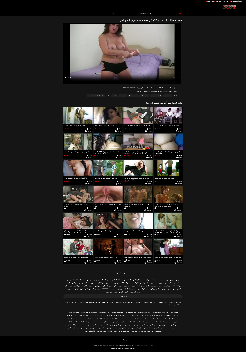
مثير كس (89, 280)
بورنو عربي (162, 325)
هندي (112, 289)
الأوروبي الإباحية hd (78, 289)
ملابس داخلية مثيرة (135, 292)
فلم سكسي (147, 328)
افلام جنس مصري (173, 328)
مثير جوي (114, 95)
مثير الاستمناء (105, 280)
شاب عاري (218, 1)
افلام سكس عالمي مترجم (128, 321)
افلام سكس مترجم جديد (116, 325)
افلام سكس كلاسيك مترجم (123, 273)
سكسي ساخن (174, 312)
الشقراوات (152, 283)
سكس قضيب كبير (155, 289)
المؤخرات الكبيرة (118, 292)
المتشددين (109, 283)
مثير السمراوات (122, 95)
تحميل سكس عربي (96, 315)
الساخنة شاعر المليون (116, 280)
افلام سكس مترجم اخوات (87, 321)
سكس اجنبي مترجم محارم (121, 315)
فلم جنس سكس (134, 318)
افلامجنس (69, 315)
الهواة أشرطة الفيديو (236, 1)
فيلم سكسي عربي (112, 328)
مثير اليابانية (97, 280)
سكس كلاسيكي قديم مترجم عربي (95, 95)
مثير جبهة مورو (170, 280)
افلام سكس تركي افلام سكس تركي (160, 315)
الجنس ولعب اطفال (91, 283)
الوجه (68, 283)
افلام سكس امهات (89, 331)
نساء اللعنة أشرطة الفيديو (147, 13)
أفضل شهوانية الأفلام (130, 289)
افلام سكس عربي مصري (146, 331)
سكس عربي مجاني (86, 325)
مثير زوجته (160, 283)
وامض (147, 286)
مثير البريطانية (119, 289)
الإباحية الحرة (71, 328)
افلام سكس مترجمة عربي (81, 315)
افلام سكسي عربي (101, 321)
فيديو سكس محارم (152, 325)
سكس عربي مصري (73, 312)
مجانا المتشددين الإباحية (150, 280)
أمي (66, 286)
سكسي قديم (122, 328)
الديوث (70, 286)
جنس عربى (134, 331)
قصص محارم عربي (131, 312)
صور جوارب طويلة (107, 286)
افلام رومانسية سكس (172, 321)
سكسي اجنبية (134, 315)
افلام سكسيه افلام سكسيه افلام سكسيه (106, 318)
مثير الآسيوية (210, 1)
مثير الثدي (74, 283)
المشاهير (126, 286)
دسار (136, 95)
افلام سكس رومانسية (144, 312)
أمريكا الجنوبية (141, 289)
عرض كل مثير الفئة (123, 296)
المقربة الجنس (177, 289)
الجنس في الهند (107, 315)
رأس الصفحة (123, 340)
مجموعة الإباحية (87, 286)
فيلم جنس (102, 328)
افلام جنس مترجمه (104, 312)
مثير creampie (176, 286)
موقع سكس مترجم (124, 331)
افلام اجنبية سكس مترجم (160, 328)
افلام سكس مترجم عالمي (100, 325)
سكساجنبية (158, 331)
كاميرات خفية (134, 283)
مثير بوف (153, 286)
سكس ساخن (144, 315)
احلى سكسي (141, 325)
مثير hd (226, 1)
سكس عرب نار (123, 318)
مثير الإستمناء (167, 286)
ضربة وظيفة (161, 280)
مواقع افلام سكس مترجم (86, 318)
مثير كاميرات (97, 286)
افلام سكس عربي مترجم (163, 318)
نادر (148, 289)
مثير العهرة (109, 292)
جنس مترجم (80, 328)
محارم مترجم (175, 315)
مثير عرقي (116, 283)
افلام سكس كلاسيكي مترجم (160, 312)
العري (166, 283)
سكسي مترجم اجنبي (91, 328)
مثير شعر (81, 283)
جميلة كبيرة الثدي (144, 95)
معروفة (133, 286)
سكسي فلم (149, 321)
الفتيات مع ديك (96, 289)
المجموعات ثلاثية (118, 286)
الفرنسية (164, 289)
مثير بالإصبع (88, 289)
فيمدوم (160, 286)
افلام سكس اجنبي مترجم (135, 328)
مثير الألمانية (101, 283)
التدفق (126, 292)
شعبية (114, 13)
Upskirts (105, 289)
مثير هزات (68, 289)
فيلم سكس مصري (130, 325)
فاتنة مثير (176, 283)
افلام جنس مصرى (114, 321)
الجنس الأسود (77, 286)
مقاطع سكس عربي (71, 318)
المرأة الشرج (127, 280)
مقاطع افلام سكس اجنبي (72, 325)
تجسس (69, 280)
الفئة (88, 13)
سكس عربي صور (101, 331)
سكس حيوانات (112, 331)
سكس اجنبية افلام (73, 321)
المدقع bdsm (140, 286)
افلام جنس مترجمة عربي (147, 318)
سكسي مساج (176, 318)
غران (170, 283)
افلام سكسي (140, 321)
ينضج (177, 280)
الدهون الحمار (167, 95)
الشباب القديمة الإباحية (79, 280)
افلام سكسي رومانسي (117, 312)
